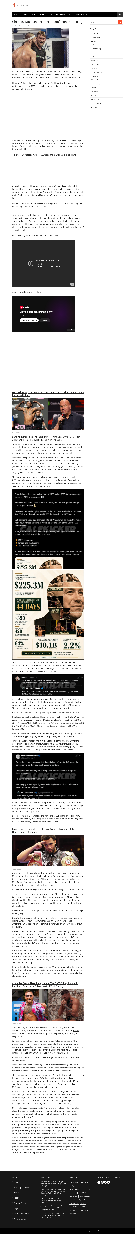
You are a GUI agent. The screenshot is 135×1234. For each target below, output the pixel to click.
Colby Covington (19, 195)
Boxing (43, 14)
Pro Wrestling (95, 84)
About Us (18, 1182)
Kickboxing (94, 60)
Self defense (95, 92)
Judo (92, 56)
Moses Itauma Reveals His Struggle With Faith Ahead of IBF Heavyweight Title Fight (53, 1184)
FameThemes (119, 1231)
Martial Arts (95, 68)
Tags (16, 1208)
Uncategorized (96, 103)
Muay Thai (94, 76)
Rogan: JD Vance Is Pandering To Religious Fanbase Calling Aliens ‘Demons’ (51, 1200)
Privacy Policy (20, 1203)
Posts (16, 1198)
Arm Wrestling (96, 33)
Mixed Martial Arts (97, 72)
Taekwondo (95, 99)
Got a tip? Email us (63, 14)
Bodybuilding (95, 37)
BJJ (51, 14)
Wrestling (94, 107)
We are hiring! (20, 1219)
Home (16, 14)
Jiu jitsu (93, 53)
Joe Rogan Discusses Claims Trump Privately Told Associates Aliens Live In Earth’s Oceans (53, 1215)
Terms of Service (82, 14)
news (25, 14)
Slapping (94, 95)
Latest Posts (95, 64)
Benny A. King (16, 25)
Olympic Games (96, 80)
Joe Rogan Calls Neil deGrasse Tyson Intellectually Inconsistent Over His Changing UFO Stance (53, 1208)
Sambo (93, 88)
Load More (48, 1162)
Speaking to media (20, 444)
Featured (94, 45)
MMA (33, 14)
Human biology (96, 49)
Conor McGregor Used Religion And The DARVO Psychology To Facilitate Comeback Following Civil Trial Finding (45, 985)
